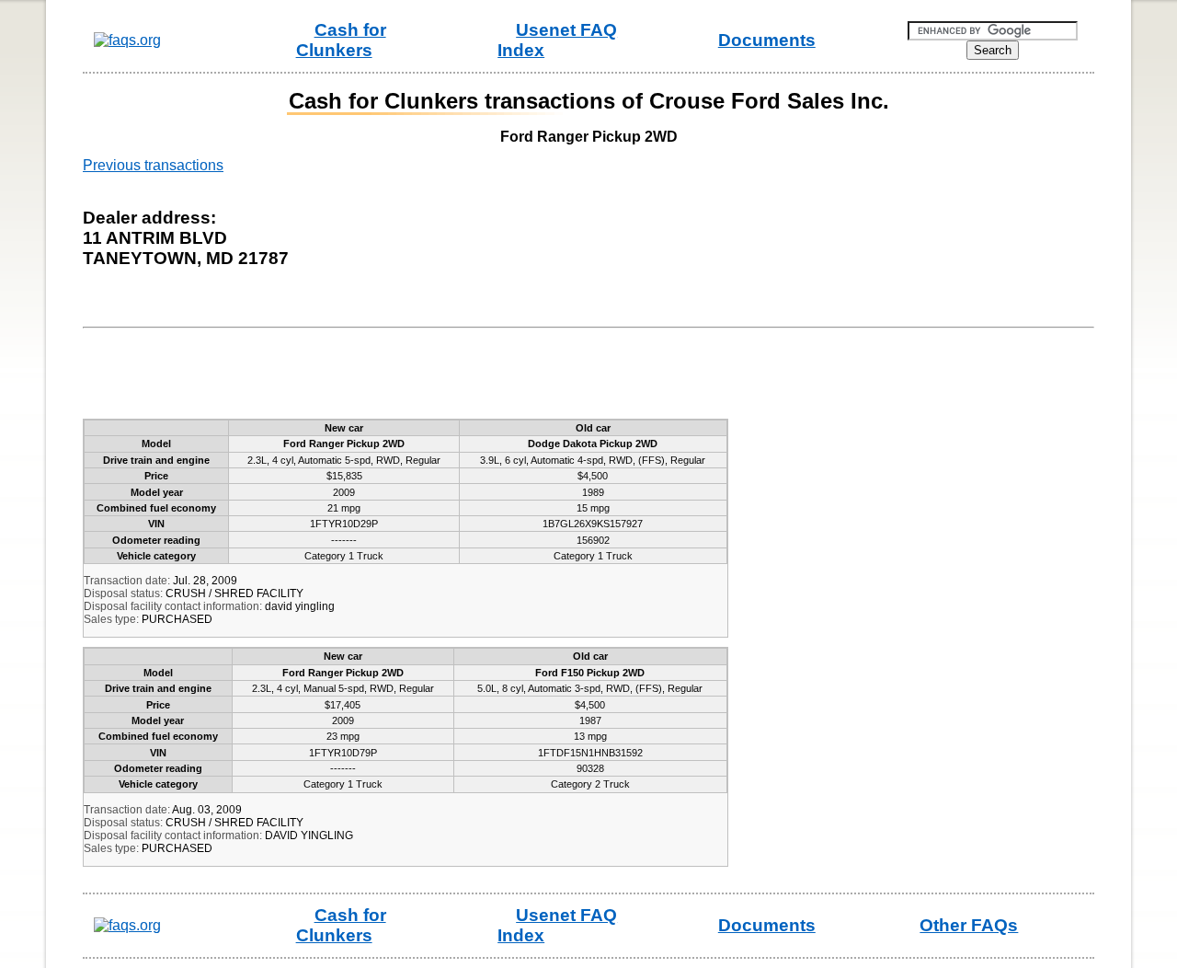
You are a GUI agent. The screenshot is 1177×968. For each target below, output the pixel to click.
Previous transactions (153, 165)
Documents (767, 40)
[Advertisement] (426, 377)
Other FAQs (969, 925)
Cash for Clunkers (341, 40)
